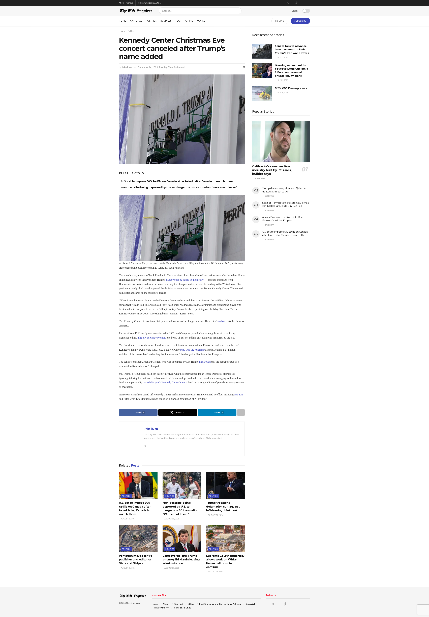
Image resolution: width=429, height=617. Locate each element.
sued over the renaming (192, 349)
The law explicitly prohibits (152, 337)
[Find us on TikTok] (296, 3)
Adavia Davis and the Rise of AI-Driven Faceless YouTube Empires (283, 219)
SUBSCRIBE (300, 21)
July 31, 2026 (282, 80)
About (121, 3)
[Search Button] (238, 10)
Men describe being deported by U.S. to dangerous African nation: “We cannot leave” (179, 187)
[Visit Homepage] (136, 10)
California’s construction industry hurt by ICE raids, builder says (272, 170)
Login (294, 10)
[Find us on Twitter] (288, 3)
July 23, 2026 (282, 57)
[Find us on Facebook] (283, 3)
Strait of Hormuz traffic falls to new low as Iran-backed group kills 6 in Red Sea (285, 204)
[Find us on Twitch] (309, 3)
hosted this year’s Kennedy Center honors (165, 382)
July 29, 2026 (282, 92)
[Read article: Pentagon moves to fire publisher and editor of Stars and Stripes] (138, 538)
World (201, 20)
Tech (178, 20)
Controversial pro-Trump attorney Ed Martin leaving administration (181, 559)
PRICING (280, 21)
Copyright (251, 604)
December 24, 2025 (148, 67)
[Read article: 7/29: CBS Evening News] (262, 93)
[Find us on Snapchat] (305, 3)
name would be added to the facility (185, 279)
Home (122, 20)
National (136, 20)
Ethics (191, 604)
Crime (189, 20)
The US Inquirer (133, 603)
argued (207, 361)
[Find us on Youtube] (301, 3)
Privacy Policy (161, 607)
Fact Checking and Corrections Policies (220, 604)
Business (166, 20)
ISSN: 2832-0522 (182, 607)
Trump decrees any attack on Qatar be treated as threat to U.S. (284, 190)
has (201, 361)
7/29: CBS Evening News (291, 88)
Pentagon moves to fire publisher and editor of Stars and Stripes (135, 559)
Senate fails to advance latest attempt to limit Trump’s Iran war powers (292, 49)
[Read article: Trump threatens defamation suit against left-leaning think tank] (225, 485)
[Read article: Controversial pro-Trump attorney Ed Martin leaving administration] (182, 538)
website (222, 321)
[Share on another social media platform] (241, 412)
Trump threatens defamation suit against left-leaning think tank (223, 506)
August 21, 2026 (127, 519)
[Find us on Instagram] (292, 3)
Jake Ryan (127, 67)
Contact (129, 3)
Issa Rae (238, 394)
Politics (151, 20)
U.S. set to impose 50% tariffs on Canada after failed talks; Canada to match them (177, 181)
